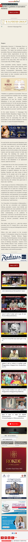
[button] (14, 282)
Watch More (15, 424)
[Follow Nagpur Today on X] (14, 533)
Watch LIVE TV (14, 265)
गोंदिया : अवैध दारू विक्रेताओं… (10, 435)
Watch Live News (14, 12)
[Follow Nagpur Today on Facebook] (12, 533)
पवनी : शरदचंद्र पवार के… (9, 439)
